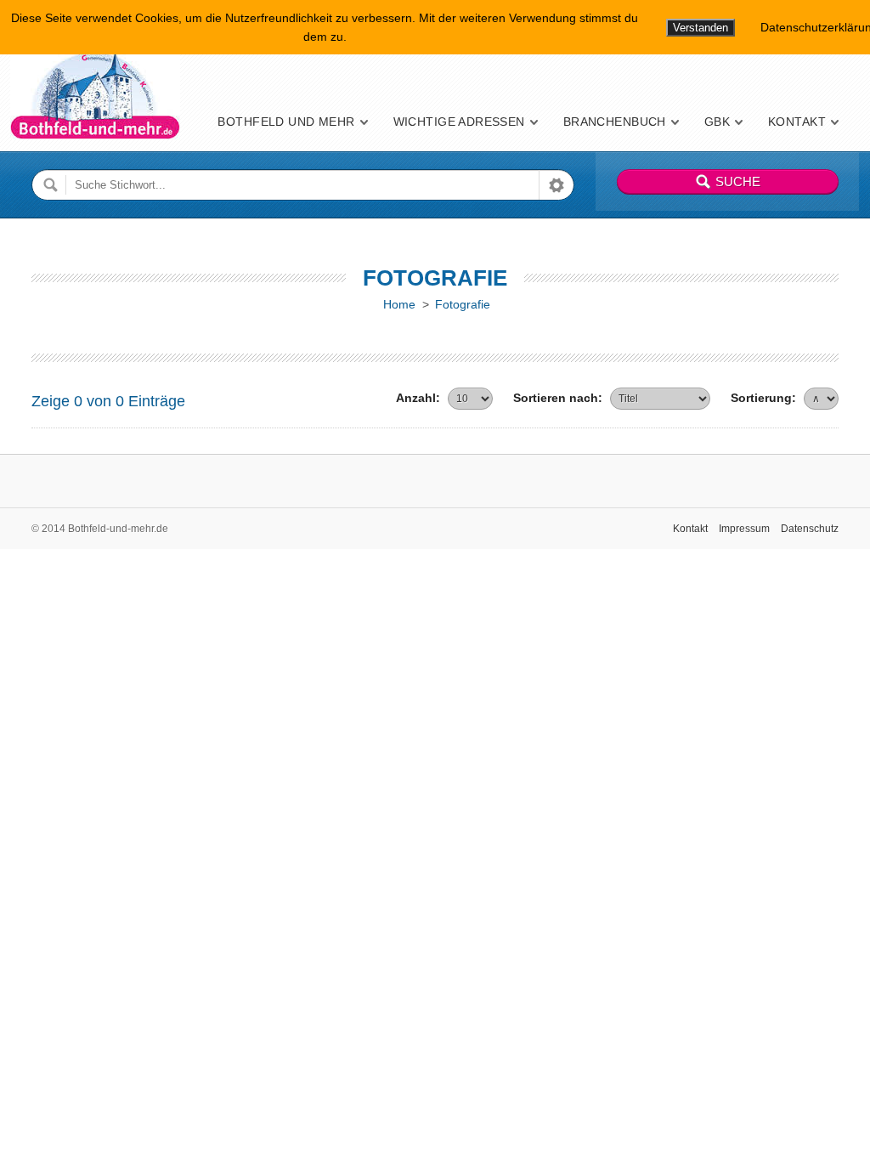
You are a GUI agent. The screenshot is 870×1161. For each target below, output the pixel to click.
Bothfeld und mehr (286, 121)
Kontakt (797, 121)
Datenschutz (810, 529)
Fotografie (462, 304)
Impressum (744, 529)
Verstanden (700, 27)
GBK (717, 121)
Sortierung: (763, 398)
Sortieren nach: (557, 398)
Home (399, 304)
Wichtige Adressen (459, 121)
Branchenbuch (614, 121)
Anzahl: (418, 398)
